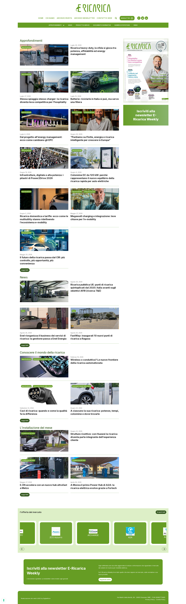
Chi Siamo (50, 18)
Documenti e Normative (102, 25)
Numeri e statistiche (122, 25)
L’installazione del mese (28, 433)
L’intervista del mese (89, 191)
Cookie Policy (160, 599)
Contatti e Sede (104, 18)
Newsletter (125, 18)
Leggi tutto (24, 270)
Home (40, 18)
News (70, 25)
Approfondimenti (55, 25)
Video (135, 25)
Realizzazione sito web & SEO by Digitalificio (35, 598)
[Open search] (116, 18)
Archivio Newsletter (84, 18)
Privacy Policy (150, 599)
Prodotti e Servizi (82, 25)
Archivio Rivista (64, 18)
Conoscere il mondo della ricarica (42, 359)
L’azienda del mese (89, 112)
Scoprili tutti (161, 512)
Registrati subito (105, 579)
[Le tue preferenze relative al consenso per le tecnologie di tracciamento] (4, 600)
